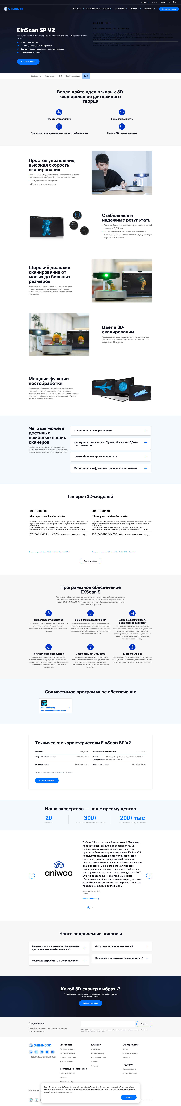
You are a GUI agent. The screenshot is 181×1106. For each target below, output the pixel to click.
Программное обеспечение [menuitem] (73, 1069)
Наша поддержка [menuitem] (129, 1069)
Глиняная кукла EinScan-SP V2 (40, 552)
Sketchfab (66, 552)
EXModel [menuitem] (63, 1077)
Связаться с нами (90, 1003)
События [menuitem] (94, 1066)
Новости (162, 2)
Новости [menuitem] (94, 1062)
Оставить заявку (169, 9)
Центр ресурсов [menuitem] (131, 1045)
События (154, 2)
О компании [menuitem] (95, 1049)
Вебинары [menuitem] (126, 1058)
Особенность (36, 76)
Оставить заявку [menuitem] (97, 1053)
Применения (50, 76)
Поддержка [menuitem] (128, 1064)
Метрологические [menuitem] (67, 1049)
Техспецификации (73, 76)
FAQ (86, 76)
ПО (60, 76)
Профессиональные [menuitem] (67, 1053)
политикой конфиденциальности (61, 1092)
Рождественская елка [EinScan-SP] (104, 552)
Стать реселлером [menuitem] (98, 1058)
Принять (129, 1097)
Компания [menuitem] (96, 1045)
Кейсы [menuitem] (125, 1049)
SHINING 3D (57, 552)
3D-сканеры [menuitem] (66, 1045)
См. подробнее (90, 561)
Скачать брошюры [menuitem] (130, 1073)
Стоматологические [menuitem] (68, 1058)
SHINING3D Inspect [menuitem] (67, 1073)
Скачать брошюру (46, 780)
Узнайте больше (90, 899)
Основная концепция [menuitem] (130, 1053)
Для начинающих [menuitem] (66, 1062)
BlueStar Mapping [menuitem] (66, 1082)
